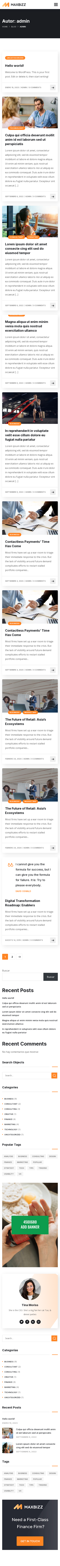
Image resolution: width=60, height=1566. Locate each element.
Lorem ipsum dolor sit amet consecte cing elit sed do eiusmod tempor (26, 248)
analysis (8, 1156)
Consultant (16, 237)
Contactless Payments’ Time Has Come (27, 544)
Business (15, 424)
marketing (30, 712)
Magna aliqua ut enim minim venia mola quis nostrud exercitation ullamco (26, 326)
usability (9, 1174)
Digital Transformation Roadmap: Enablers (22, 903)
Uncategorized (15, 58)
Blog (13, 27)
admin (24, 87)
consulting (10, 1109)
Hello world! (14, 66)
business (22, 1156)
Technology (16, 128)
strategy (9, 1168)
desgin (52, 1156)
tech (21, 1168)
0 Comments (35, 87)
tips (31, 1168)
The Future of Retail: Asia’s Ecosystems (25, 722)
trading (43, 1168)
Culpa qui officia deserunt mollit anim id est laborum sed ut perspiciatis (29, 139)
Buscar (6, 970)
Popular (37, 1162)
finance (8, 1119)
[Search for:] (30, 1075)
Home (5, 27)
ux (20, 1174)
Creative (33, 237)
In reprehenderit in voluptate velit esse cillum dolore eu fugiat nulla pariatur (26, 435)
